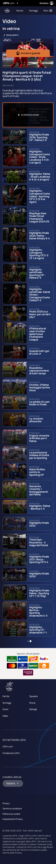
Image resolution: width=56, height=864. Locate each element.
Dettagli (33, 709)
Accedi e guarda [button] (30, 53)
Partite (5, 696)
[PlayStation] (23, 659)
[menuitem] (20, 10)
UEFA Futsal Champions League (7, 10)
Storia (32, 702)
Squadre (33, 696)
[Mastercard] (12, 666)
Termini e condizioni (12, 808)
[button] (47, 10)
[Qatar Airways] (28, 672)
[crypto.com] (23, 666)
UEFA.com (7, 746)
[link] (19, 10)
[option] (28, 114)
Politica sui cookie (11, 813)
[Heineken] (12, 659)
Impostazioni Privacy (12, 818)
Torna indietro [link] (12, 35)
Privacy (6, 803)
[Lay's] (33, 659)
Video (5, 715)
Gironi (5, 709)
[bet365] (33, 666)
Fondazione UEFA (11, 753)
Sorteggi (6, 702)
